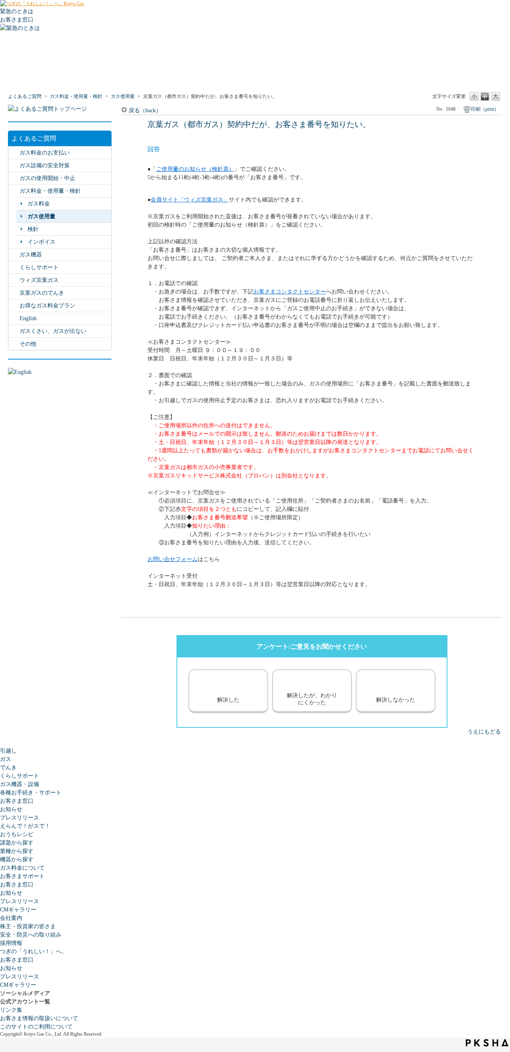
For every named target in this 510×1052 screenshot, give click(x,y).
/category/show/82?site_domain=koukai (14, 191)
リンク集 (11, 1010)
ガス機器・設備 (19, 784)
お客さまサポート (22, 876)
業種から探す (16, 851)
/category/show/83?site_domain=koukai (14, 305)
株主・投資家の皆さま (28, 926)
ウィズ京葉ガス (39, 280)
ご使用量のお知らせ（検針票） (195, 169)
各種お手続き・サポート (30, 793)
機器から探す (16, 859)
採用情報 (11, 943)
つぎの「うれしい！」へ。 (33, 951)
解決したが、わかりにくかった (312, 699)
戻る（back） (145, 110)
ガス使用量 (123, 96)
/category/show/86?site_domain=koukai (14, 280)
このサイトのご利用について (36, 1027)
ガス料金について (22, 868)
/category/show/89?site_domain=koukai (14, 165)
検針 (33, 229)
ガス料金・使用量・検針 (76, 96)
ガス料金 (38, 204)
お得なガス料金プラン (47, 306)
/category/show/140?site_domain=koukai (14, 318)
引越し (8, 751)
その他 (28, 344)
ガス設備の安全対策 (45, 165)
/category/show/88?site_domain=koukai (14, 331)
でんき (8, 767)
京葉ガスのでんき (42, 293)
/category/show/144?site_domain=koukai (14, 267)
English (28, 318)
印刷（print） (485, 109)
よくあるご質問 (24, 96)
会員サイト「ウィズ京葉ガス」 (190, 200)
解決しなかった (395, 700)
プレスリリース (19, 818)
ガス (5, 759)
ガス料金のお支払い (45, 153)
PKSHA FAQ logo (487, 1043)
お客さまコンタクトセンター (289, 292)
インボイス (41, 242)
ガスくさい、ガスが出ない (53, 331)
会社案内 (11, 918)
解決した (228, 700)
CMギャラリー (18, 910)
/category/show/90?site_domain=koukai (14, 344)
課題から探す (16, 843)
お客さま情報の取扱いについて (39, 1018)
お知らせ (11, 809)
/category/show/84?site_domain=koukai (14, 153)
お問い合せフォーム (172, 559)
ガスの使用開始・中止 (47, 178)
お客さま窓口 (16, 801)
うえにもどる (484, 732)
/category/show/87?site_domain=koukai (14, 254)
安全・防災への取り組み (30, 935)
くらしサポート (39, 267)
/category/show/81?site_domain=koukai (14, 178)
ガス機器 (31, 255)
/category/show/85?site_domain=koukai (14, 293)
